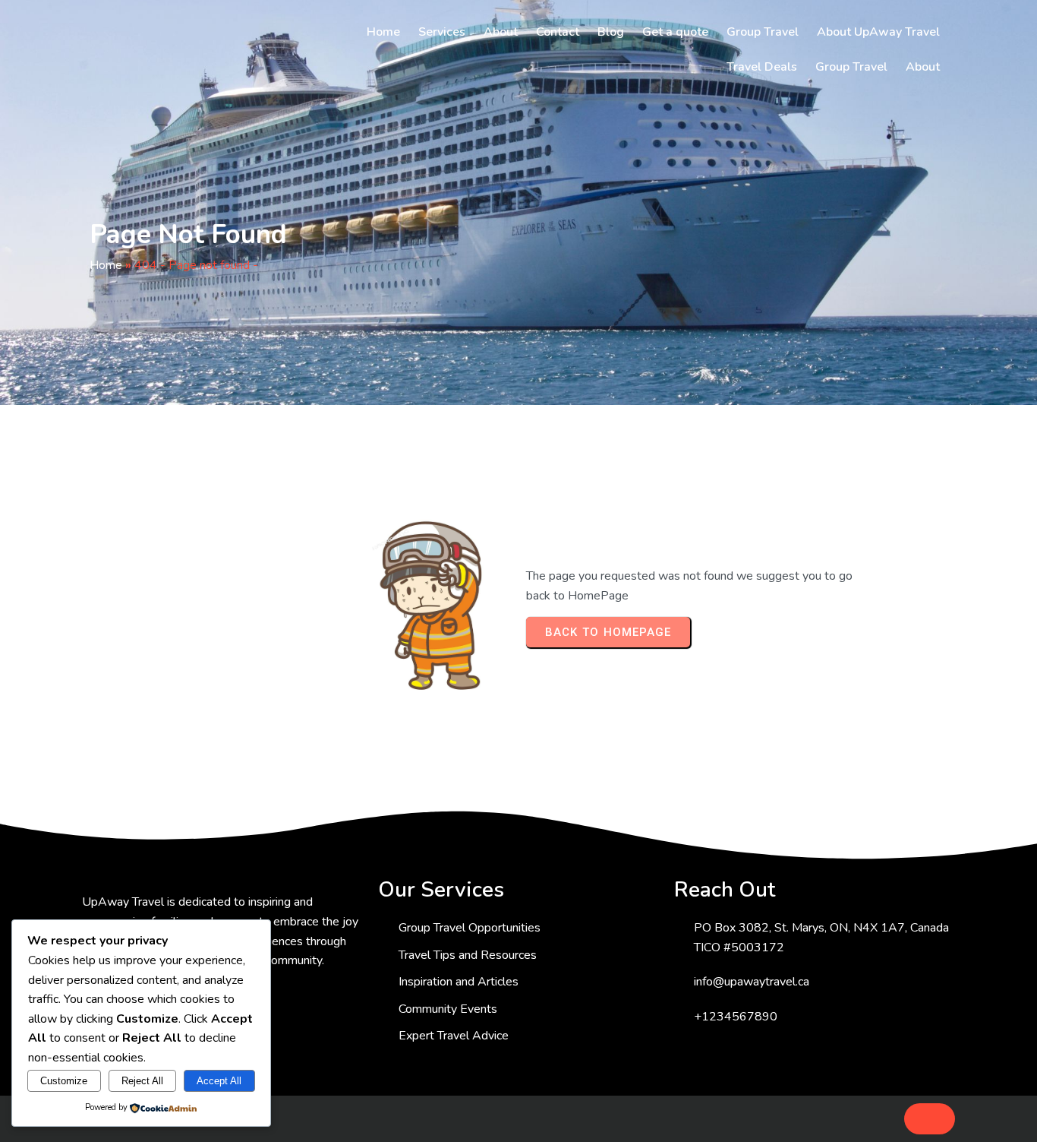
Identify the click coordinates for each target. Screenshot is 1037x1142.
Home (106, 265)
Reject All (142, 1081)
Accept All (219, 1081)
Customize (63, 1081)
